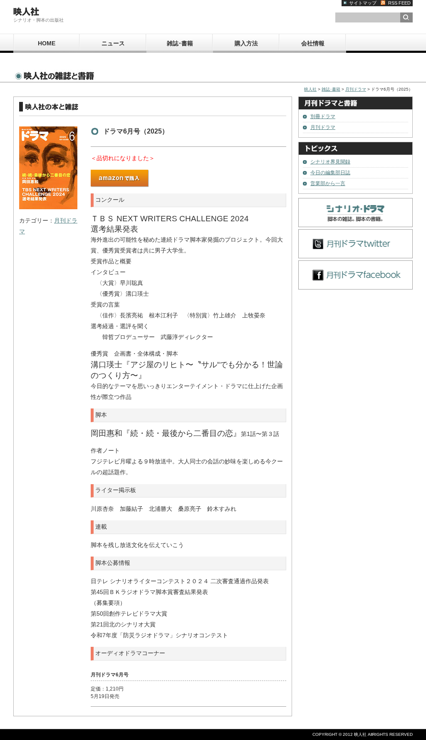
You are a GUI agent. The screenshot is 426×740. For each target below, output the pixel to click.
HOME (46, 43)
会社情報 (312, 43)
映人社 (310, 89)
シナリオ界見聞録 (330, 162)
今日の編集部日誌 (330, 173)
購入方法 (246, 43)
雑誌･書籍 (180, 43)
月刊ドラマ (355, 89)
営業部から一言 (327, 183)
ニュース (113, 43)
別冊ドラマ (322, 116)
